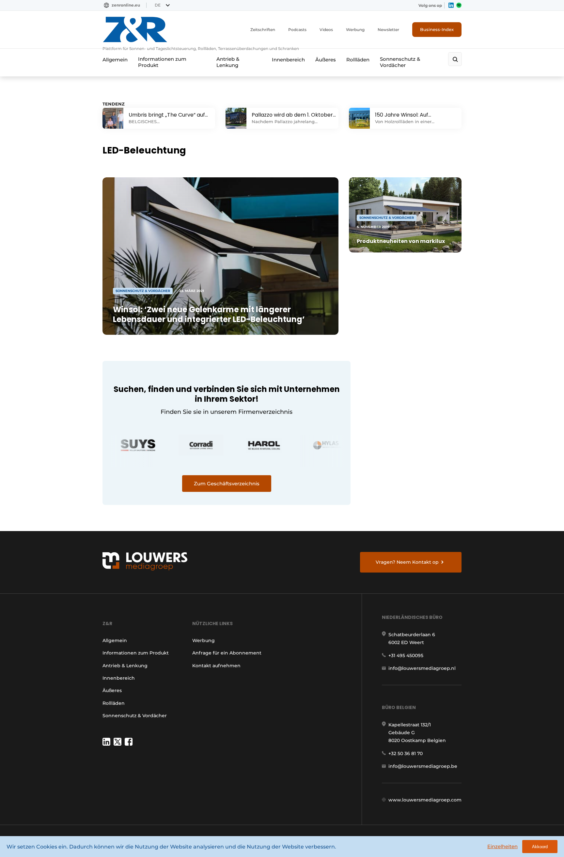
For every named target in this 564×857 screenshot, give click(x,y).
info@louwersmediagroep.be (422, 766)
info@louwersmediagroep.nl (422, 668)
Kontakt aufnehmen (216, 666)
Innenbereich (288, 60)
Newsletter (388, 29)
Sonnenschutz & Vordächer (400, 62)
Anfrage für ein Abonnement (226, 653)
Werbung (355, 29)
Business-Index (437, 29)
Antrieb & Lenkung (227, 62)
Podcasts (297, 29)
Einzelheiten (502, 846)
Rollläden (357, 60)
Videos (326, 29)
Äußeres (325, 60)
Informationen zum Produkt (162, 62)
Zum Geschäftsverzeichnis (226, 483)
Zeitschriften (262, 29)
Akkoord (540, 846)
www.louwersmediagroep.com (425, 800)
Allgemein (115, 60)
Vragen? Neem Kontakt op (407, 562)
